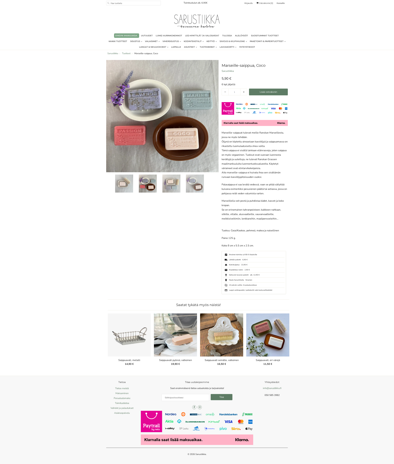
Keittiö (211, 41)
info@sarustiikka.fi (272, 388)
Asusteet (189, 47)
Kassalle (281, 3)
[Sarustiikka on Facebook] (194, 407)
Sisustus (135, 41)
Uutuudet (147, 35)
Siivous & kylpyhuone (232, 41)
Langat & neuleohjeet (153, 47)
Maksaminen (122, 393)
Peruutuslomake (122, 398)
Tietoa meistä (122, 388)
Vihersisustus (171, 41)
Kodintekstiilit (193, 41)
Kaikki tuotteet (118, 41)
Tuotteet (126, 53)
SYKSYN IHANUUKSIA (126, 35)
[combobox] (133, 3)
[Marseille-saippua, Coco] (162, 116)
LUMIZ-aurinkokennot (169, 35)
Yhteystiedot (247, 47)
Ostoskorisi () (265, 3)
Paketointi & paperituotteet (267, 41)
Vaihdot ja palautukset (122, 408)
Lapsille (176, 47)
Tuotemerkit (207, 47)
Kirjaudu (249, 3)
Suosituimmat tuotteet (265, 35)
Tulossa (227, 35)
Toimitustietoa (122, 403)
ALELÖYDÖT (241, 35)
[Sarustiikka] (197, 22)
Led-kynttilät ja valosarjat (202, 35)
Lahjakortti (227, 47)
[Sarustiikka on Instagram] (200, 407)
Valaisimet (151, 41)
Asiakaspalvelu (122, 412)
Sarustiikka (228, 71)
